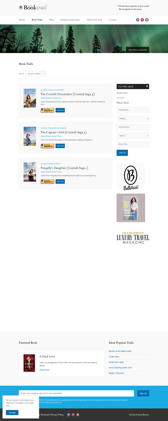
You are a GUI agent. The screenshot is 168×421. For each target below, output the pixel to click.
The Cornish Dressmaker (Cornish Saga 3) (68, 94)
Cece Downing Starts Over (120, 367)
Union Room (142, 414)
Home (22, 19)
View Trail (60, 110)
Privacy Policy (56, 414)
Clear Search (120, 98)
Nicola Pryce (56, 98)
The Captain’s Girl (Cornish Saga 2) (64, 132)
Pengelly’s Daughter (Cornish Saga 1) (64, 168)
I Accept (12, 412)
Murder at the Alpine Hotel (120, 351)
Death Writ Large (116, 362)
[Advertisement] (131, 288)
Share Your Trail (94, 19)
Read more (44, 370)
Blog (51, 19)
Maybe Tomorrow (116, 373)
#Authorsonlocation (70, 19)
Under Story (114, 357)
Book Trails (37, 19)
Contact (112, 19)
